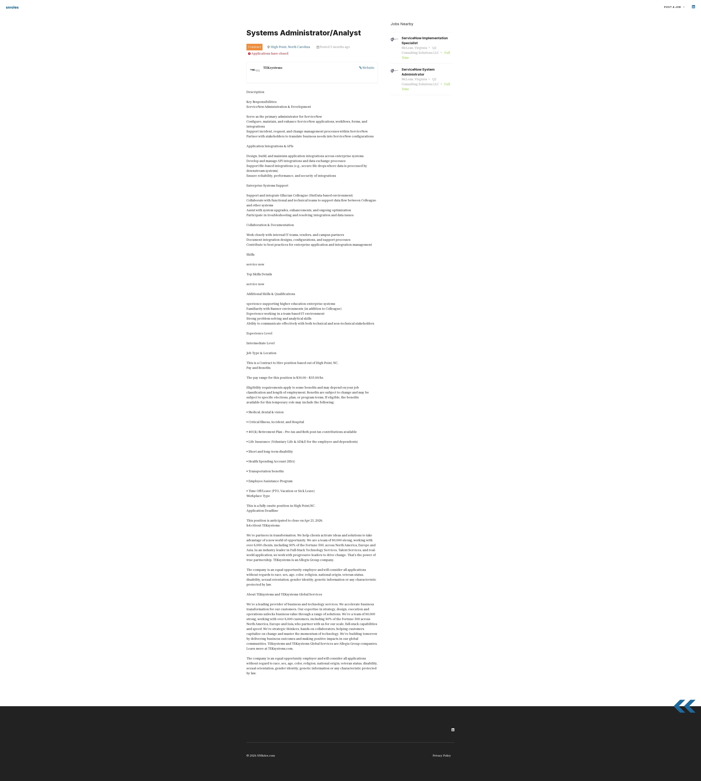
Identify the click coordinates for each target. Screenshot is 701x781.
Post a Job (672, 6)
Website (368, 68)
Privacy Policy (442, 756)
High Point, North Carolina (290, 47)
